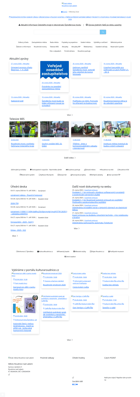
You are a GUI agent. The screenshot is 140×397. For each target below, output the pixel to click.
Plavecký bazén (63, 251)
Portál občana (69, 51)
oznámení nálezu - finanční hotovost (26, 195)
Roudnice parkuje (84, 51)
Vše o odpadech (55, 51)
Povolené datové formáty (51, 367)
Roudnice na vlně (107, 170)
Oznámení (42, 191)
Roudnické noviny (40, 47)
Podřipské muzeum (117, 251)
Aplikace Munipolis (47, 175)
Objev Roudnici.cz (97, 251)
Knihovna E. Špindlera (25, 251)
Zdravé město (91, 170)
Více (69, 115)
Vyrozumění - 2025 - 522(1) (22, 222)
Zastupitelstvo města (39, 42)
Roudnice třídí (124, 170)
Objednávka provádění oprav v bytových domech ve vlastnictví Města (99, 208)
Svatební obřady (101, 47)
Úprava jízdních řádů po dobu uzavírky (105, 25)
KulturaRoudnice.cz (46, 251)
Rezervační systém (117, 47)
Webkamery (88, 47)
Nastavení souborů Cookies (52, 375)
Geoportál (62, 175)
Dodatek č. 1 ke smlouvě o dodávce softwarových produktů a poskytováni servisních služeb (98, 193)
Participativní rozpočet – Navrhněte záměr (47, 170)
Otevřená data (47, 364)
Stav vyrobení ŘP (114, 175)
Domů (65, 12)
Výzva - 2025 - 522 (18, 230)
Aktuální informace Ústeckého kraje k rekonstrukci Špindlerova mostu (51, 25)
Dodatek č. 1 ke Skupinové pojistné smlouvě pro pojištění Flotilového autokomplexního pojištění (97, 201)
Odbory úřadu (23, 42)
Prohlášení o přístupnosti (51, 361)
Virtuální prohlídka (19, 170)
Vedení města (85, 42)
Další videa (69, 157)
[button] (2, 394)
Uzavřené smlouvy (91, 190)
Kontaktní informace (17, 375)
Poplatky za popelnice (69, 42)
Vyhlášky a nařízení (100, 42)
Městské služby (80, 251)
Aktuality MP (75, 47)
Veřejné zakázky (97, 175)
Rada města (54, 42)
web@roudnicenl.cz (113, 380)
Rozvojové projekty (79, 175)
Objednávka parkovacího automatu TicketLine (92, 222)
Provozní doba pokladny (83, 378)
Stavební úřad (43, 199)
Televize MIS (54, 47)
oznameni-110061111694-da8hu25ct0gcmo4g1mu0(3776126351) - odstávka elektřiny (39, 212)
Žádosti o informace (23, 47)
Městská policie (116, 42)
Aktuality (65, 47)
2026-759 (14, 203)
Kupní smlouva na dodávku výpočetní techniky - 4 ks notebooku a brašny (100, 216)
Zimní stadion (71, 257)
